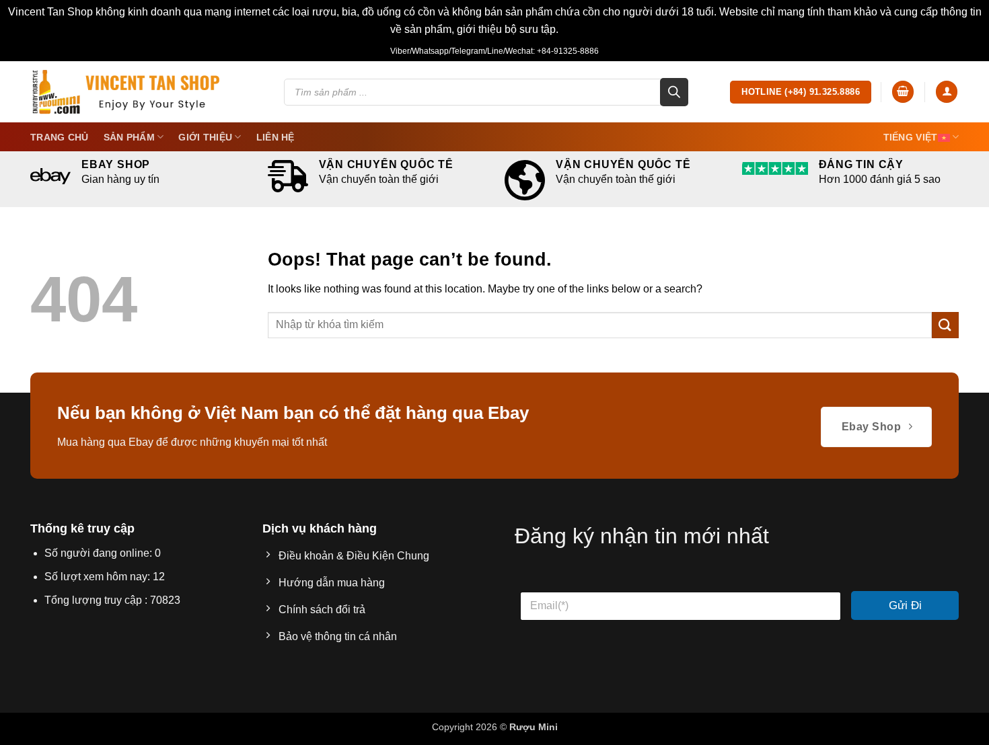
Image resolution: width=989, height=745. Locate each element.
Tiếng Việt (910, 137)
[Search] (674, 92)
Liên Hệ (275, 137)
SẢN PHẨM (129, 137)
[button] (903, 92)
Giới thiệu (205, 137)
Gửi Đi (905, 605)
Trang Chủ (59, 137)
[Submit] (945, 325)
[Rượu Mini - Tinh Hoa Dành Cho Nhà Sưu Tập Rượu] (125, 91)
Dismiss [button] (580, 29)
